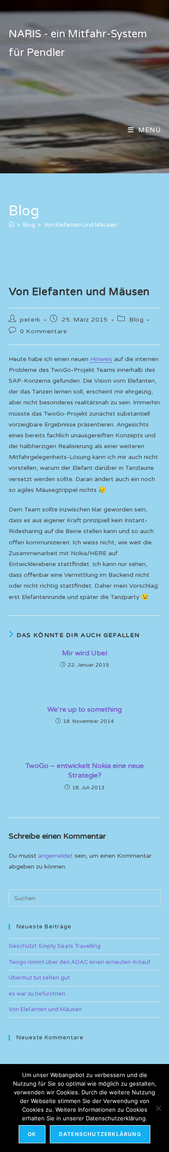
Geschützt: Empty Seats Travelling (55, 946)
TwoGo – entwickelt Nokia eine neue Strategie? (85, 770)
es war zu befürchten (37, 993)
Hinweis (101, 359)
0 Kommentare (43, 331)
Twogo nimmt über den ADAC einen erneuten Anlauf (79, 962)
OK (32, 1134)
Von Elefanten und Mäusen (80, 224)
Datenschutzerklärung (100, 1134)
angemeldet (55, 855)
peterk (30, 319)
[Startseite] (11, 224)
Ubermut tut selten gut (39, 977)
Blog (136, 319)
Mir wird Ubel (84, 653)
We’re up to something (84, 709)
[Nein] (158, 1108)
